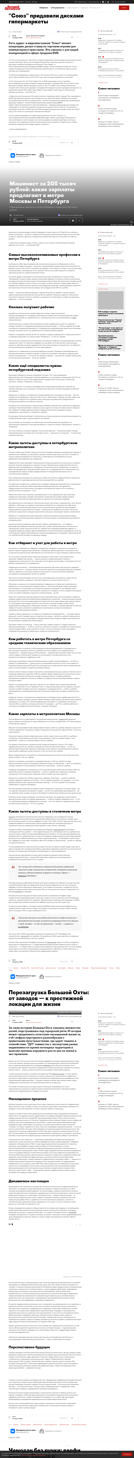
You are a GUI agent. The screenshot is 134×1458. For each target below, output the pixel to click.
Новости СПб (25, 968)
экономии (18, 892)
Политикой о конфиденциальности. (34, 1455)
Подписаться (82, 2)
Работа (118, 968)
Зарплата (70, 968)
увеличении (51, 942)
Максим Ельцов (58, 1074)
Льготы (11, 817)
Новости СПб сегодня (37, 968)
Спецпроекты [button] (58, 8)
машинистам (59, 829)
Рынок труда (62, 968)
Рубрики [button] (43, 8)
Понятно (127, 1454)
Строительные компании (78, 1425)
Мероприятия (73, 8)
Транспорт (85, 968)
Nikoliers (47, 1065)
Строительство (64, 1425)
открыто (62, 719)
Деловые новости (51, 968)
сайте (74, 318)
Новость (16, 968)
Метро (78, 968)
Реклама (84, 8)
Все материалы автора (33, 37)
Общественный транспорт (99, 968)
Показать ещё (102, 82)
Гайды (11, 970)
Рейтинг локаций (26, 1425)
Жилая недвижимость (50, 1425)
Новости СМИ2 (14, 162)
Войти (124, 8)
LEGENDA (72, 1212)
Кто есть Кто (95, 8)
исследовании (23, 926)
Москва (111, 968)
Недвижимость (37, 1425)
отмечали (22, 875)
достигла (24, 936)
